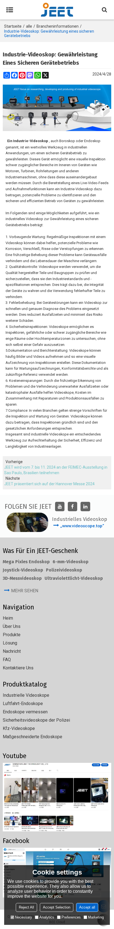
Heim (8, 618)
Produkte (11, 634)
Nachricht (12, 651)
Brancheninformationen (58, 26)
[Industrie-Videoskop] (57, 108)
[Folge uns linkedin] (85, 506)
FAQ (7, 659)
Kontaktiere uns (18, 667)
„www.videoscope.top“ (82, 525)
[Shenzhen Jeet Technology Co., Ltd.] (57, 10)
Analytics (46, 917)
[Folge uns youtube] (59, 506)
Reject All (26, 907)
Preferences (71, 917)
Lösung (10, 643)
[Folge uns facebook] (72, 506)
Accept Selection (56, 907)
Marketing (96, 917)
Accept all (87, 907)
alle (29, 26)
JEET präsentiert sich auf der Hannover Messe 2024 (49, 484)
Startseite (13, 26)
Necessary (23, 917)
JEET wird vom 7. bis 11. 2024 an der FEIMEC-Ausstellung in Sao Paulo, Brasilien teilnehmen (55, 470)
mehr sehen (24, 590)
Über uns (11, 626)
